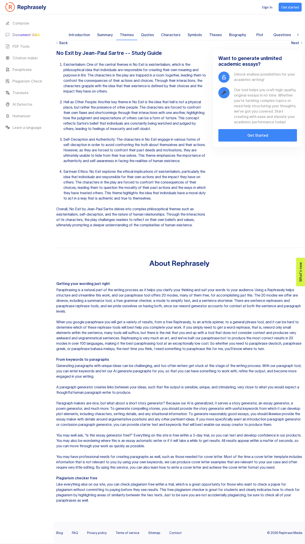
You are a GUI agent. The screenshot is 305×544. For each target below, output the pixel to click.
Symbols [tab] (195, 35)
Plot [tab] (259, 35)
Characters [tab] (170, 35)
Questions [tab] (282, 35)
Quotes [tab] (147, 35)
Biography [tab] (237, 35)
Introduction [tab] (79, 35)
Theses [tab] (215, 35)
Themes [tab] (127, 35)
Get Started (257, 135)
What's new (299, 270)
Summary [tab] (105, 35)
